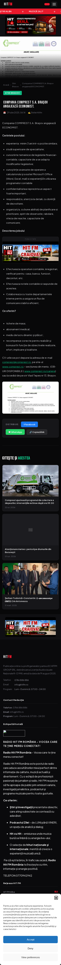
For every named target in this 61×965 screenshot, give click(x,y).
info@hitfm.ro (21, 684)
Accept (30, 939)
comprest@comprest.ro (16, 361)
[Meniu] (54, 4)
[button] (56, 897)
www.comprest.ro (13, 366)
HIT (7, 656)
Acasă (6, 85)
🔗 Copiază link (36, 432)
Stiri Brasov (15, 85)
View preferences (30, 957)
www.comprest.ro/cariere (39, 371)
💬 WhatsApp (15, 432)
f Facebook (29, 424)
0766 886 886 (21, 680)
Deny (30, 948)
